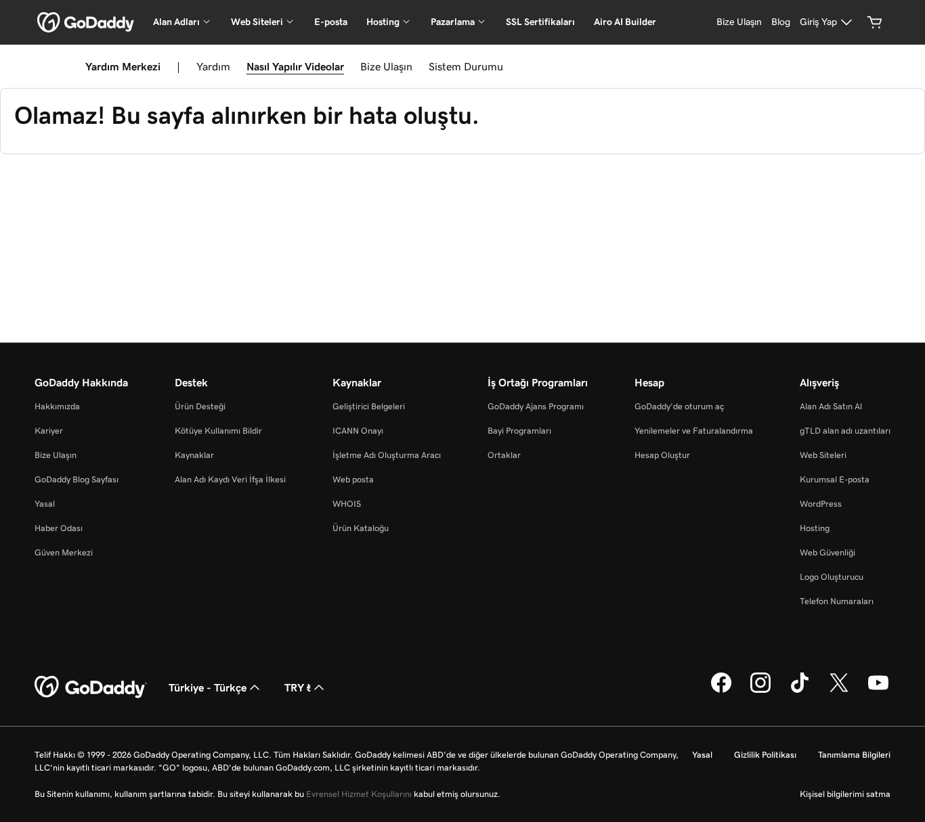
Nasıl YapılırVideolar (295, 66)
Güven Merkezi (64, 552)
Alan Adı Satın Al (831, 406)
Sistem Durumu (466, 66)
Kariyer (49, 430)
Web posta (353, 479)
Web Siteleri (823, 455)
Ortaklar (504, 455)
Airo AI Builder (625, 21)
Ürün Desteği (200, 406)
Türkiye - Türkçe (207, 687)
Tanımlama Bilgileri (854, 754)
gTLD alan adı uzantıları (845, 430)
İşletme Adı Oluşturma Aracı (386, 455)
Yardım (213, 66)
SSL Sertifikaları (540, 21)
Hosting (815, 528)
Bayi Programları (519, 430)
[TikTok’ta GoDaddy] (800, 690)
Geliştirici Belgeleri (368, 406)
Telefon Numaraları (837, 601)
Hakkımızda (57, 406)
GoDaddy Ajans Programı (536, 406)
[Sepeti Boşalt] (874, 22)
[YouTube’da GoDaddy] (878, 690)
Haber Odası (59, 528)
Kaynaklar (194, 455)
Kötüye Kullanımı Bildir (218, 430)
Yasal (45, 503)
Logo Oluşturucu (831, 576)
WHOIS (346, 503)
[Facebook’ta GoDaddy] (721, 690)
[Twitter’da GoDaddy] (839, 690)
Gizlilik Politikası (765, 754)
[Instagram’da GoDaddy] (760, 690)
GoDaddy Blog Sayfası (77, 479)
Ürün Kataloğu (360, 528)
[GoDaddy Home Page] (91, 687)
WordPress (821, 503)
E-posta (330, 21)
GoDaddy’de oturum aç (679, 406)
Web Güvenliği (827, 552)
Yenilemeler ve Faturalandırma (693, 430)
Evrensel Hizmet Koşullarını (359, 794)
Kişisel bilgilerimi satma (845, 794)
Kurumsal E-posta (834, 479)
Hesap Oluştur (662, 455)
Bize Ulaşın (386, 66)
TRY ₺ (297, 687)
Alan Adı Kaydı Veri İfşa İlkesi (230, 479)
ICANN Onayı (357, 430)
